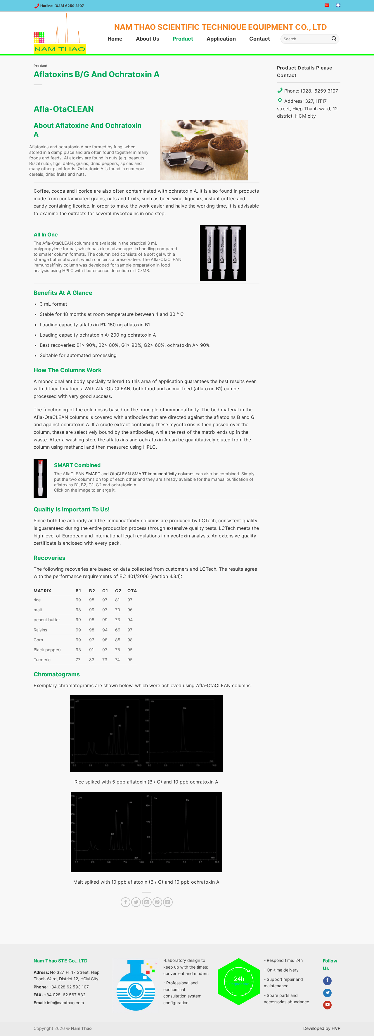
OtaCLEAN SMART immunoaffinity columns (152, 473)
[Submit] (334, 39)
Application (221, 39)
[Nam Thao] (63, 33)
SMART (93, 473)
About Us (147, 39)
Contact (259, 39)
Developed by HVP (321, 1028)
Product (183, 39)
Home (115, 39)
